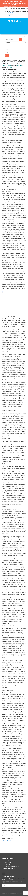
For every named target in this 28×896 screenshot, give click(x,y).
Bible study (19, 65)
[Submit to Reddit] (5, 848)
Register (12, 8)
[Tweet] (5, 843)
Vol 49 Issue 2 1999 (11, 67)
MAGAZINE (20, 11)
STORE (15, 11)
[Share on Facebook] (5, 842)
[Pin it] (5, 847)
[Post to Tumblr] (5, 846)
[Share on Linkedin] (5, 850)
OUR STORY (10, 12)
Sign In (6, 8)
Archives (17, 23)
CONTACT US (10, 13)
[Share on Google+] (5, 844)
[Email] (5, 851)
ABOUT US (7, 11)
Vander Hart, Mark (6, 65)
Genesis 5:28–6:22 (7, 840)
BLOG (9, 15)
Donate (20, 8)
